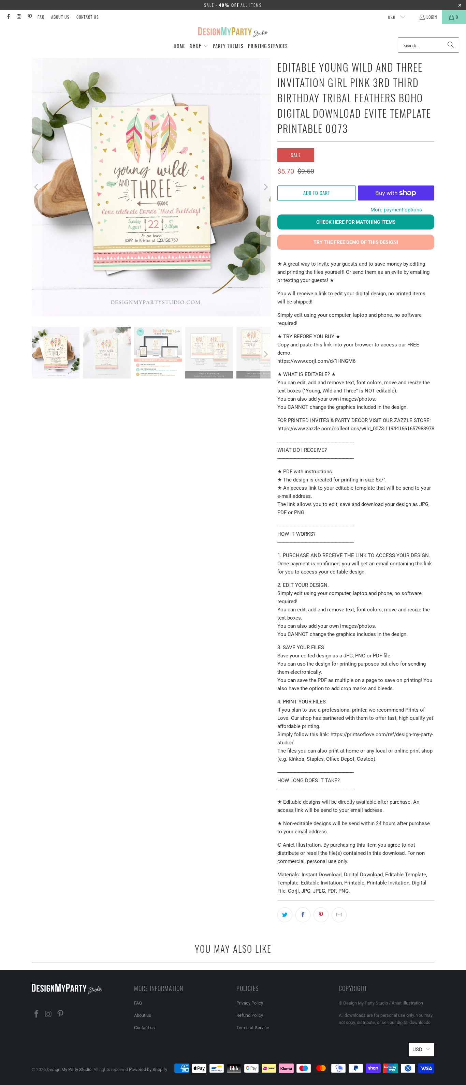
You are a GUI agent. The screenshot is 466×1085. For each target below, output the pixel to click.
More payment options (396, 210)
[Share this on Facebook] (302, 914)
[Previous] (36, 187)
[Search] (450, 45)
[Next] (265, 187)
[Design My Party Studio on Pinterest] (29, 17)
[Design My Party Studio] (233, 32)
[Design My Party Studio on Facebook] (8, 17)
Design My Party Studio (69, 1069)
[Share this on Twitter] (284, 914)
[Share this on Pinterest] (321, 914)
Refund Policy (249, 1015)
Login (431, 17)
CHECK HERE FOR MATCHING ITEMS (356, 222)
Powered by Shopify (148, 1069)
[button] (199, 46)
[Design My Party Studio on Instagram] (18, 17)
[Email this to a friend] (339, 914)
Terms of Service (252, 1027)
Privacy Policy (249, 1003)
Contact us (87, 17)
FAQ (41, 17)
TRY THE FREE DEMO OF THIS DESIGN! (356, 242)
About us (60, 17)
